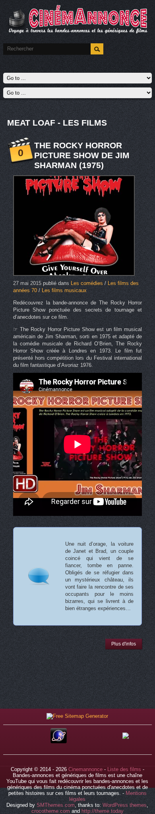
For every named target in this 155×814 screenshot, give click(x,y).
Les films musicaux (64, 290)
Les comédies (87, 283)
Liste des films (124, 769)
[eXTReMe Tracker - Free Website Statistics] (58, 741)
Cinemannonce (85, 769)
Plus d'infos (123, 644)
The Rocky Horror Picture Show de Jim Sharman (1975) (82, 155)
